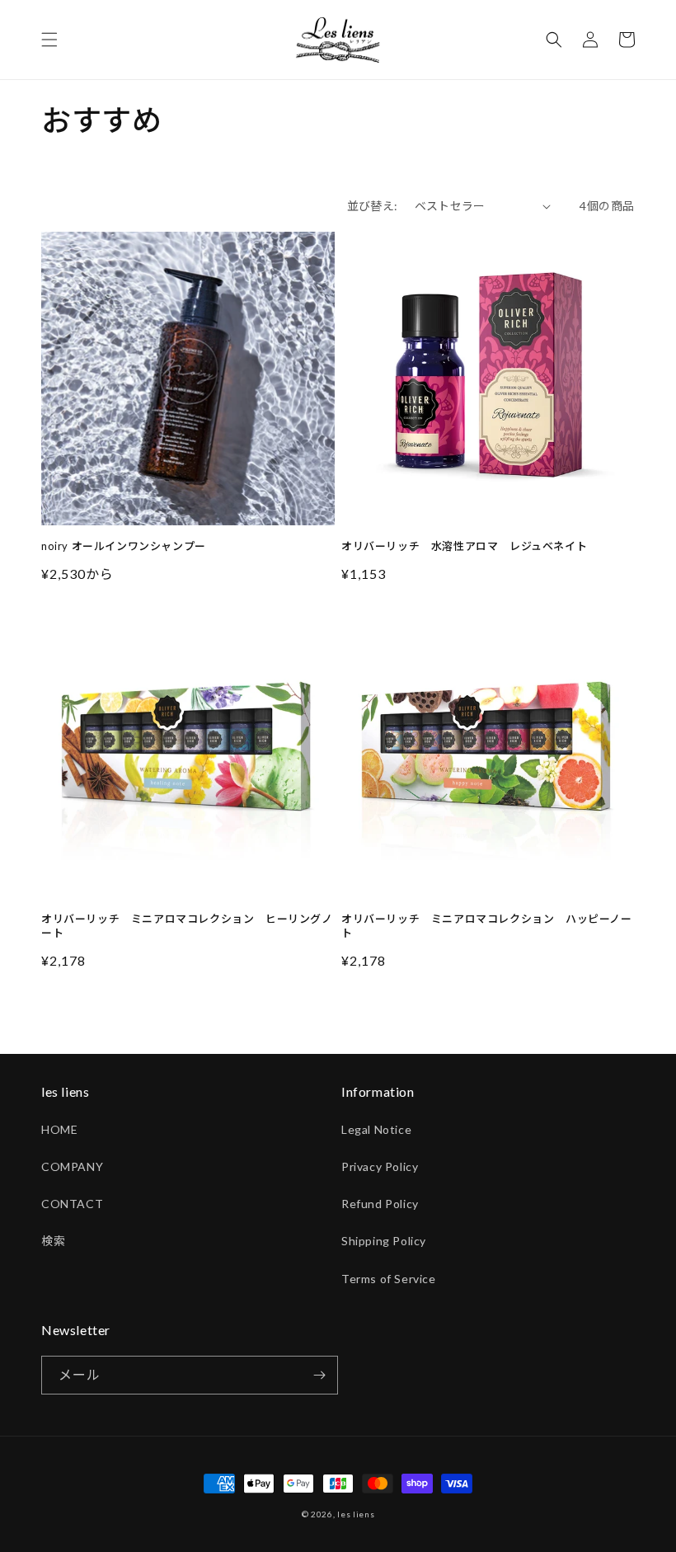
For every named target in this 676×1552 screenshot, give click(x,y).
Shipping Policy (383, 1241)
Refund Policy (380, 1204)
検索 (53, 1241)
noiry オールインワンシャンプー (123, 546)
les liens (355, 1514)
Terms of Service (388, 1279)
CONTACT (72, 1204)
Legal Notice (376, 1129)
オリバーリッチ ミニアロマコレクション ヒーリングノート (187, 925)
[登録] (319, 1375)
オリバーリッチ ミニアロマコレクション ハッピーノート (486, 925)
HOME (59, 1129)
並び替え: (372, 206)
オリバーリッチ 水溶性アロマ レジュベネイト (464, 546)
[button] (49, 39)
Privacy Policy (379, 1166)
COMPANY (72, 1166)
